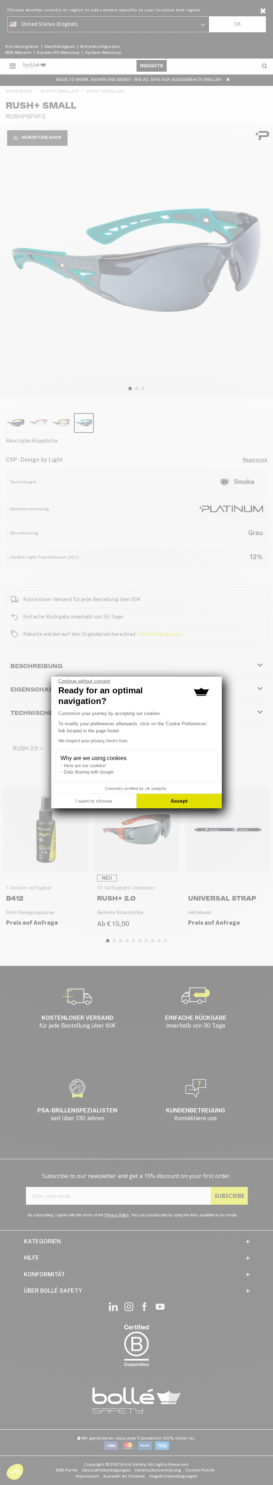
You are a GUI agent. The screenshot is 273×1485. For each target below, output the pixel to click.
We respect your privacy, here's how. (93, 740)
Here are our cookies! (85, 765)
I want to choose (93, 801)
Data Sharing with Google (89, 772)
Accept (179, 801)
